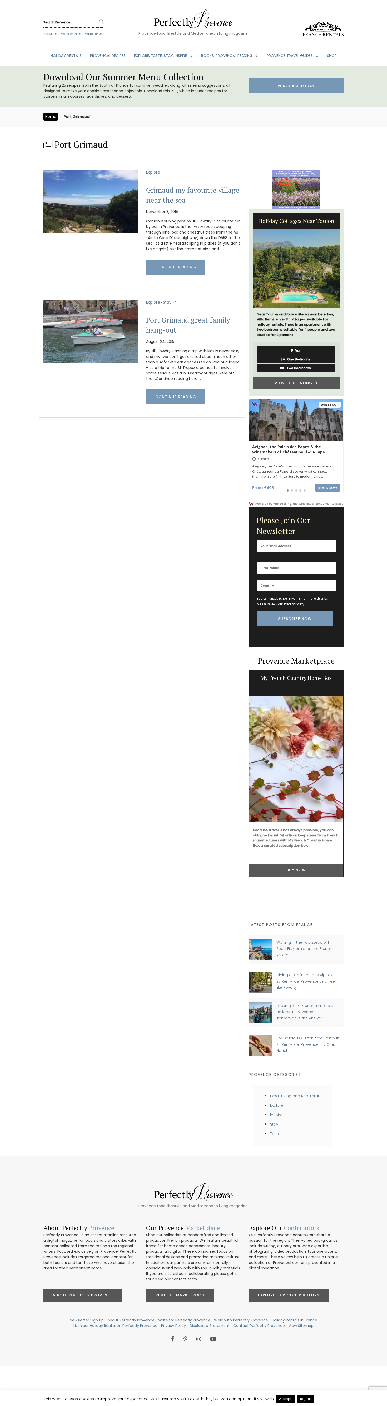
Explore (153, 172)
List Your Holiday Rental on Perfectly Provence (115, 1325)
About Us (50, 34)
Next (347, 302)
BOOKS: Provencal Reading (227, 55)
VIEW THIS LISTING (295, 380)
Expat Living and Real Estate (296, 1095)
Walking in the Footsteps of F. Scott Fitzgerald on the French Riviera (304, 948)
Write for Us (94, 34)
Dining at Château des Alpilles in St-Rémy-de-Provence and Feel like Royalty (306, 981)
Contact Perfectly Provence (259, 1325)
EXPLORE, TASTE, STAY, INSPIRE (161, 55)
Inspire (276, 1114)
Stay (274, 1124)
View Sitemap (301, 1325)
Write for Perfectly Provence (184, 1320)
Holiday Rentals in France (294, 1320)
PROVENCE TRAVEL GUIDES (290, 55)
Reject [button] (305, 1398)
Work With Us (71, 34)
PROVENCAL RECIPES (108, 55)
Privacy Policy (294, 604)
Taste (275, 1133)
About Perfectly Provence (83, 1295)
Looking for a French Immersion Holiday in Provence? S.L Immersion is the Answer (306, 1012)
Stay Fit (170, 302)
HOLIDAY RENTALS (66, 55)
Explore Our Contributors (288, 1295)
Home (50, 116)
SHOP (332, 55)
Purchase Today (296, 85)
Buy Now (296, 838)
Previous (244, 302)
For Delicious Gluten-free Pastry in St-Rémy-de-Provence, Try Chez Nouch (307, 1044)
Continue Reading (175, 267)
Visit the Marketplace (180, 1295)
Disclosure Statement (210, 1325)
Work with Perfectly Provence (241, 1320)
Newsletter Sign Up (87, 1320)
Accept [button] (285, 1398)
